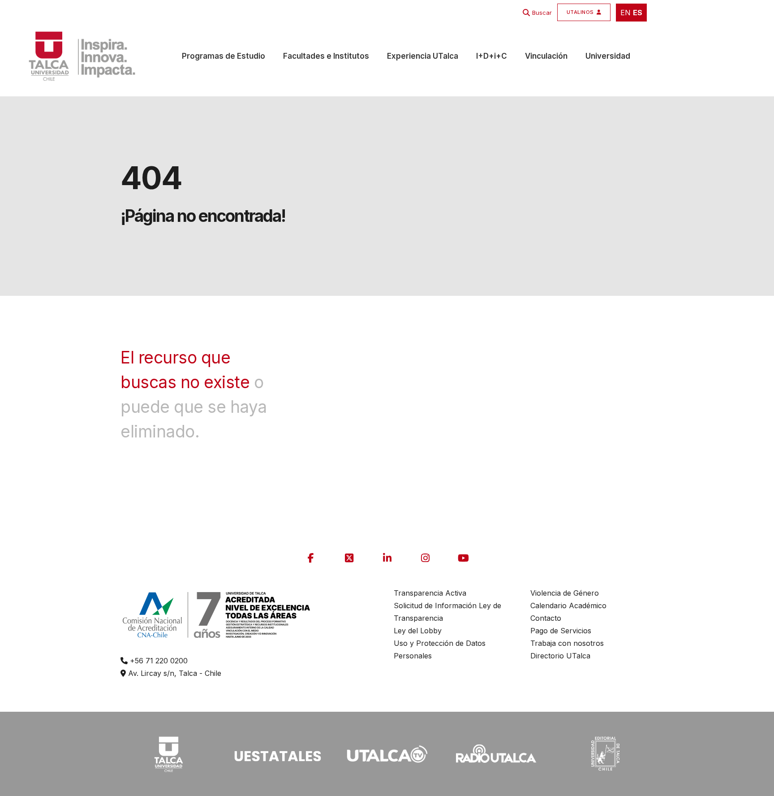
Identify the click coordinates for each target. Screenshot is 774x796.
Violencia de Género (564, 592)
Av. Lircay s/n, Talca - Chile (173, 673)
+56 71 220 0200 (158, 660)
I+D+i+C (491, 56)
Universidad (607, 56)
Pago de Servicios (560, 630)
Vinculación (546, 56)
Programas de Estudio (223, 56)
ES (637, 12)
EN (625, 12)
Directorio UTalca (560, 655)
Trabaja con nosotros (567, 643)
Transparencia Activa (430, 592)
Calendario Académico (568, 605)
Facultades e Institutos (326, 56)
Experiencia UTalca (422, 56)
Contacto (545, 618)
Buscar (542, 12)
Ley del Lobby (418, 630)
